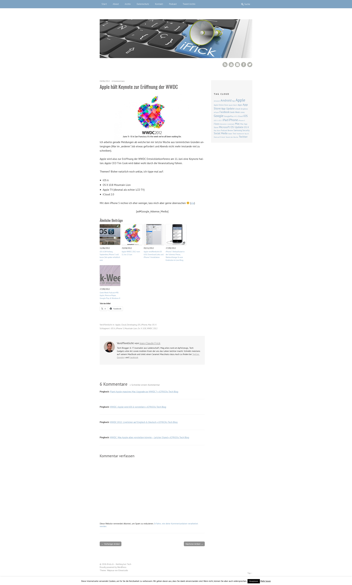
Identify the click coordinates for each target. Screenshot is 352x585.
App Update (228, 108)
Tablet (230, 134)
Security (246, 130)
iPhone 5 (120, 328)
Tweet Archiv (189, 4)
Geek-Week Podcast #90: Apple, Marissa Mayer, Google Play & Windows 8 (110, 295)
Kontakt (159, 4)
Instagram (237, 64)
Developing (132, 324)
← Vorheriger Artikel (110, 543)
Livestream (230, 124)
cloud (237, 108)
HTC (235, 116)
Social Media (220, 133)
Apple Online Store (221, 105)
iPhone (144, 324)
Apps (240, 104)
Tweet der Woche (232, 137)
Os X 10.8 (142, 328)
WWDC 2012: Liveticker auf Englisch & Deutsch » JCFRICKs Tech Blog (144, 422)
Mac (237, 123)
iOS (139, 324)
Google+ (121, 357)
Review (230, 130)
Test (234, 133)
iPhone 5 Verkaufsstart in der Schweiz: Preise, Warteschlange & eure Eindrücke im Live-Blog (175, 255)
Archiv (128, 4)
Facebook (243, 64)
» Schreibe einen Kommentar (145, 384)
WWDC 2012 (152, 328)
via (192, 203)
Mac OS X (152, 324)
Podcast (173, 4)
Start (104, 4)
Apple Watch (233, 105)
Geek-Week (235, 112)
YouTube (231, 64)
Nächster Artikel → (194, 543)
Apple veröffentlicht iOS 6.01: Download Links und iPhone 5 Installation (153, 254)
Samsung (238, 130)
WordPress (121, 567)
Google (218, 116)
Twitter (249, 64)
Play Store (217, 130)
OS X (246, 127)
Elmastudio (123, 570)
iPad (225, 120)
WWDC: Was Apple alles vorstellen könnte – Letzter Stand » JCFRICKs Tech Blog (149, 437)
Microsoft (224, 127)
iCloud (240, 116)
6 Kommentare (118, 81)
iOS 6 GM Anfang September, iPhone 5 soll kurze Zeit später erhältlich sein (110, 255)
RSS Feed (225, 64)
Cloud (123, 324)
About (116, 4)
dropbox (244, 109)
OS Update (236, 127)
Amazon (217, 101)
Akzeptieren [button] (253, 581)
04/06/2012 (105, 81)
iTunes (217, 123)
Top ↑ (249, 573)
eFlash (216, 112)
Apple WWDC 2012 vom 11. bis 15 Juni (131, 253)
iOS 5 (216, 120)
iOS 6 (113, 328)
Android (226, 100)
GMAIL (242, 112)
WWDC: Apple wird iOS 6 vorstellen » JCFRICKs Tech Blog (138, 406)
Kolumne (223, 124)
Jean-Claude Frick (150, 343)
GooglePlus (229, 116)
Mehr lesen (265, 581)
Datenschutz (143, 4)
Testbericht (240, 134)
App (233, 101)
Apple (117, 324)
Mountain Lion (131, 328)
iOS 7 (220, 120)
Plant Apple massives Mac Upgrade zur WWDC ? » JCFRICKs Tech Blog (144, 391)
